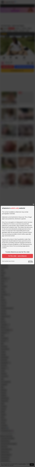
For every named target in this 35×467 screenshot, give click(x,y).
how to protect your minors (8, 261)
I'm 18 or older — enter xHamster (17, 256)
